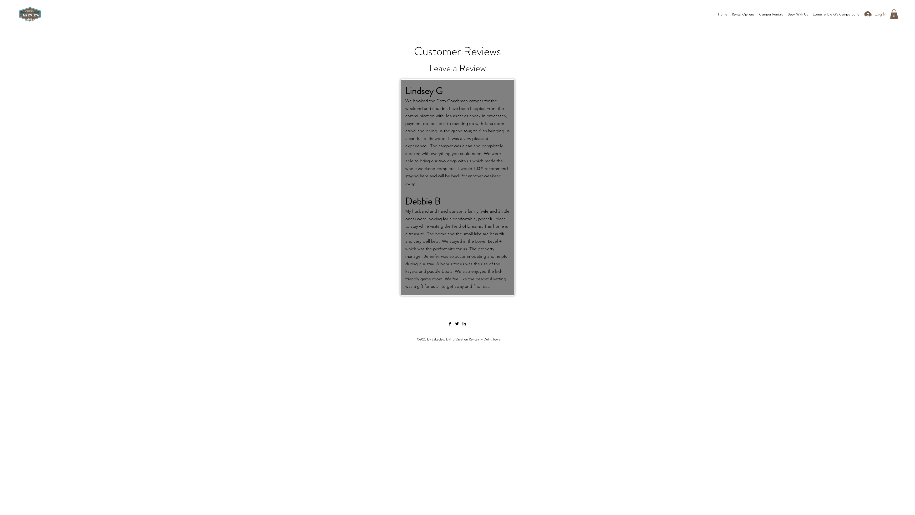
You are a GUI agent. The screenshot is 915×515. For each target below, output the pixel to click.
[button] (894, 14)
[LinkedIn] (464, 323)
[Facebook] (449, 323)
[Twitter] (457, 323)
